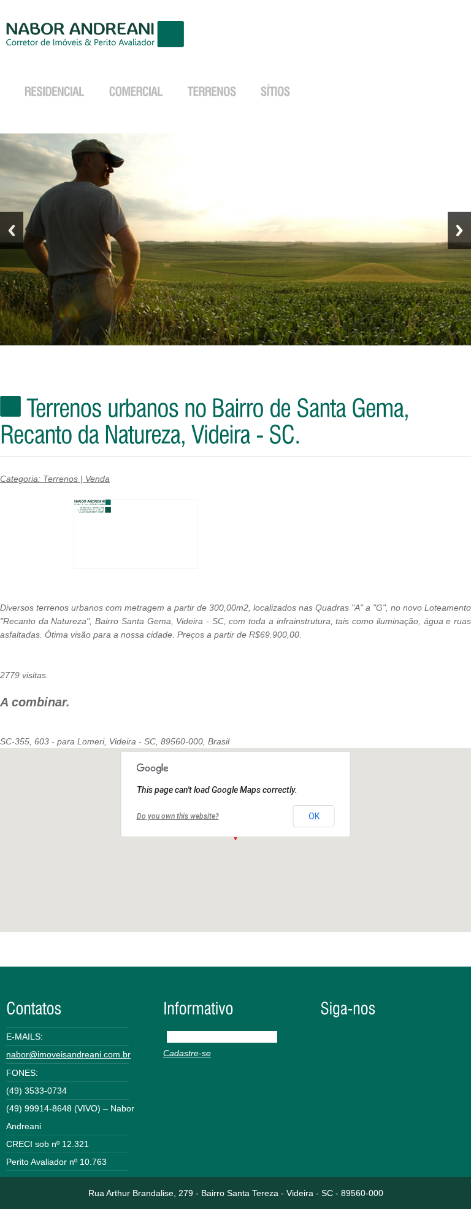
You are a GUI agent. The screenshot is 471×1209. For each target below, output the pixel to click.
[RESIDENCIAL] (55, 90)
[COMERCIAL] (136, 90)
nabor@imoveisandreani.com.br (68, 1054)
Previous (11, 230)
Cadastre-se (187, 1053)
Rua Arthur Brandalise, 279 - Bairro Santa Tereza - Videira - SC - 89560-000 (235, 1193)
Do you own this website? (178, 816)
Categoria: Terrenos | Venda (55, 479)
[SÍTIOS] (275, 90)
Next (459, 230)
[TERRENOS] (212, 90)
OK (314, 816)
